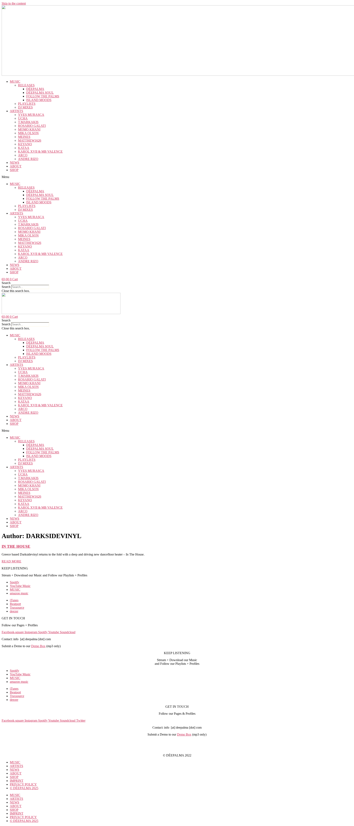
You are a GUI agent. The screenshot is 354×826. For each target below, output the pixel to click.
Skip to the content (14, 3)
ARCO (22, 155)
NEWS (14, 162)
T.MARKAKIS (28, 122)
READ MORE (11, 561)
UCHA (23, 118)
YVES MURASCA (31, 114)
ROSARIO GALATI (32, 125)
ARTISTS (16, 111)
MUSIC (15, 81)
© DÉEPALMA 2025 (24, 788)
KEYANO (25, 144)
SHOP (14, 170)
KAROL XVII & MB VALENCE (40, 151)
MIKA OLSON (28, 133)
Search (6, 286)
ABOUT (16, 166)
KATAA (23, 148)
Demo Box (38, 646)
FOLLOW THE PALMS (42, 96)
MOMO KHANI (29, 129)
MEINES (24, 137)
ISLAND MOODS (38, 100)
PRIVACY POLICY (177, 748)
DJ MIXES (25, 107)
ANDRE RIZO (28, 159)
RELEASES (26, 85)
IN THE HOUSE (16, 546)
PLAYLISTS (26, 103)
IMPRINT (177, 741)
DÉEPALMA (35, 89)
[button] (177, 177)
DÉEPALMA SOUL (40, 92)
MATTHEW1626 (29, 140)
